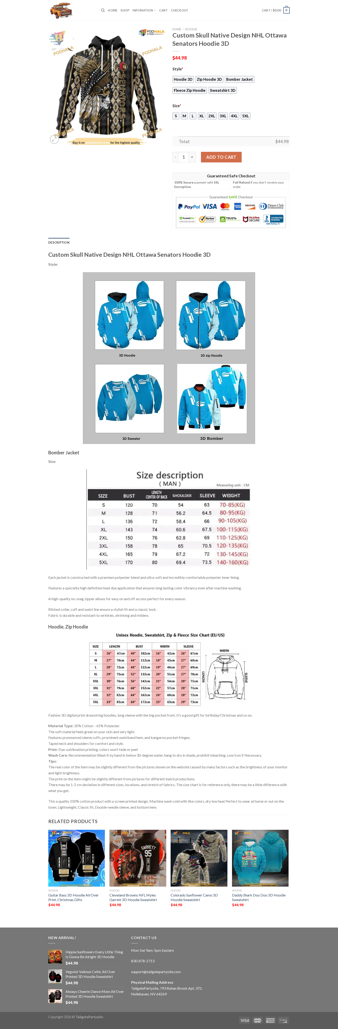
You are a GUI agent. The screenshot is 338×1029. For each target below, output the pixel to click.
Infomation (142, 10)
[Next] (288, 874)
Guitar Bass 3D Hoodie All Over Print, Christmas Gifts (73, 897)
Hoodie (191, 29)
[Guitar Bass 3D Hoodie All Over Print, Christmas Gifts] (76, 858)
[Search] (103, 10)
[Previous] (48, 874)
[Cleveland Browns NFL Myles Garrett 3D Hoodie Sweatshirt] (137, 858)
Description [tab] (58, 242)
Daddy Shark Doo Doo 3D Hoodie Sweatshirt (259, 897)
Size (176, 106)
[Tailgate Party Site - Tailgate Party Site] (71, 10)
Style (177, 69)
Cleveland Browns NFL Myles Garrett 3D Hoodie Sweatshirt (133, 897)
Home (112, 10)
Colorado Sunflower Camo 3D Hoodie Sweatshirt (194, 897)
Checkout (179, 10)
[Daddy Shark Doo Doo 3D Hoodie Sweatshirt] (260, 858)
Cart (163, 10)
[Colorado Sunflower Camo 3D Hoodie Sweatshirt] (199, 858)
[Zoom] (54, 139)
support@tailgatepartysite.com (156, 971)
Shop (124, 10)
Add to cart (221, 157)
